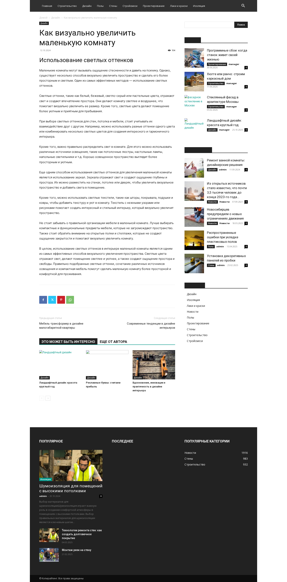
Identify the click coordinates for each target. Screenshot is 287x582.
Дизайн (87, 6)
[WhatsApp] (70, 300)
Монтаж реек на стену (76, 550)
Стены (113, 6)
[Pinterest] (61, 300)
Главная (47, 6)
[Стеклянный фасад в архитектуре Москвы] (194, 105)
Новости (212, 201)
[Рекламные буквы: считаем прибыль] (107, 364)
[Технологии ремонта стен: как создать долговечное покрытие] (49, 535)
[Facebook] (43, 300)
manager (234, 64)
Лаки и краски (179, 6)
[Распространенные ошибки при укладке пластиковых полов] (194, 240)
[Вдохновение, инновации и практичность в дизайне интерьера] (154, 364)
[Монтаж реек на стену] (49, 555)
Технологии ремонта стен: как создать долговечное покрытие (82, 534)
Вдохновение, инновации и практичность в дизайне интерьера (149, 386)
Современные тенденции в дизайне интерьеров (151, 325)
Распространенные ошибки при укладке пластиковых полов (222, 237)
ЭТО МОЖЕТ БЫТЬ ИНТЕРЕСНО (68, 342)
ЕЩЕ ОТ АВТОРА (113, 342)
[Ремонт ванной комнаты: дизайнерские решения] (194, 168)
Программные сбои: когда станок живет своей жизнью (227, 54)
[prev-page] (41, 398)
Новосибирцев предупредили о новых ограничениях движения (225, 213)
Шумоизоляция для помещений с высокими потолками (70, 488)
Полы (100, 6)
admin (223, 169)
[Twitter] (52, 300)
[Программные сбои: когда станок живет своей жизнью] (194, 58)
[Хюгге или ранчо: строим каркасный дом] (194, 81)
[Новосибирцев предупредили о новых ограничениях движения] (194, 217)
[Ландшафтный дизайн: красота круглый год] (60, 364)
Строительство (67, 6)
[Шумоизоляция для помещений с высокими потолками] (70, 465)
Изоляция (199, 6)
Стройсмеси (130, 6)
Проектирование (154, 6)
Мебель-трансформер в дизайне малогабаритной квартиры (61, 325)
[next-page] (47, 398)
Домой (43, 17)
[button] (243, 6)
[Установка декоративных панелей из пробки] (194, 263)
